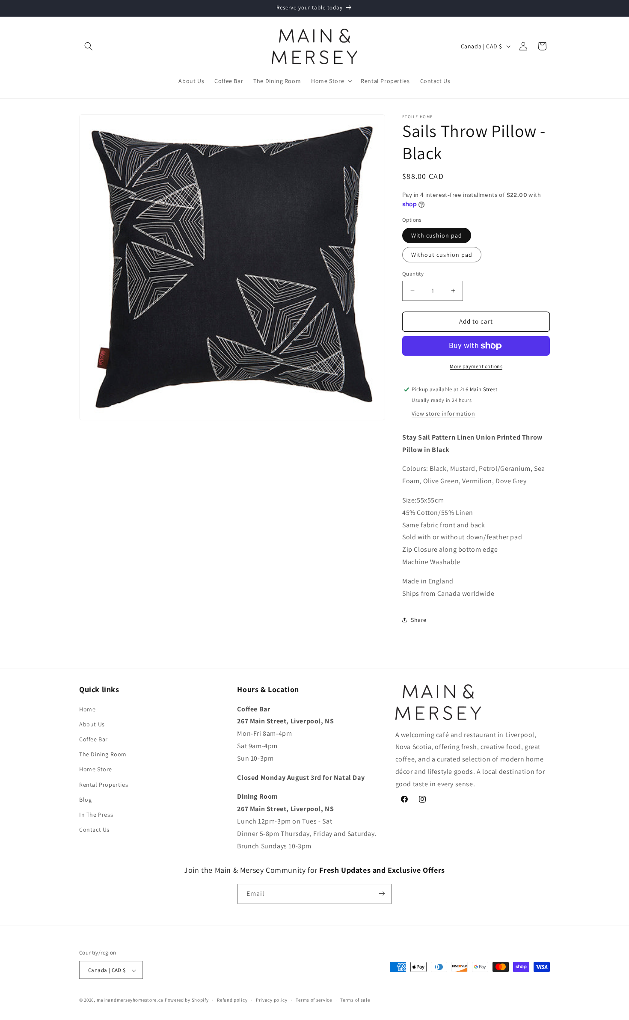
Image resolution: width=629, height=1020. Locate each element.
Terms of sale (355, 1000)
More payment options (476, 366)
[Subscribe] (381, 893)
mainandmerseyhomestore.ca (130, 1000)
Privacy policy (272, 1000)
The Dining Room (103, 754)
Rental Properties (103, 784)
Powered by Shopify (187, 1000)
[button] (88, 46)
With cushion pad (436, 235)
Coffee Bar (93, 739)
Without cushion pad (441, 255)
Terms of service (314, 1000)
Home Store (95, 769)
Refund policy (232, 1000)
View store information (443, 413)
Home (87, 709)
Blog (85, 799)
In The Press (96, 814)
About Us (92, 724)
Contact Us (94, 829)
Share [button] (419, 620)
